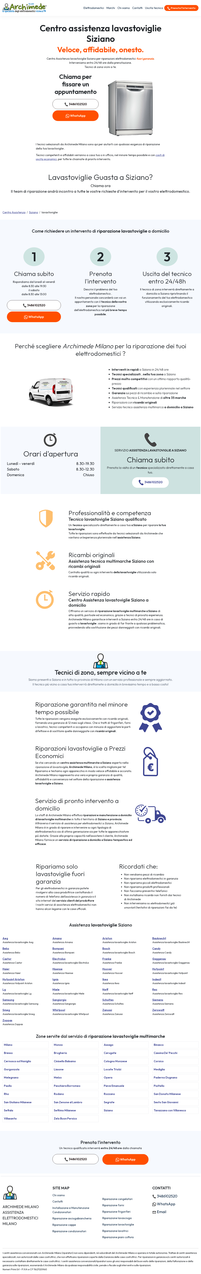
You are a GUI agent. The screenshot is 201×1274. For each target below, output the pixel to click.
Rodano (59, 1094)
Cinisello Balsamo (65, 1061)
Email (161, 1211)
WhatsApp (77, 116)
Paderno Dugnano (165, 1077)
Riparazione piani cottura (118, 1237)
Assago (108, 1045)
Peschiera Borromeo (67, 1086)
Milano (8, 1045)
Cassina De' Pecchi (165, 1053)
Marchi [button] (110, 8)
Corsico (159, 1061)
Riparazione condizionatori (69, 1231)
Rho (6, 1094)
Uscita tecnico (154, 8)
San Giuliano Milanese (18, 1102)
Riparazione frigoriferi (116, 1211)
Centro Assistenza (14, 212)
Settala (8, 1110)
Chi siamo (123, 8)
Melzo (58, 1077)
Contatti (137, 8)
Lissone (59, 1069)
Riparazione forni (113, 1205)
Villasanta (10, 1118)
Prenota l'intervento (183, 8)
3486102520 (77, 104)
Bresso (8, 1053)
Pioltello (159, 1086)
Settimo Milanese (65, 1110)
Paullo (8, 1086)
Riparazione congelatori (117, 1199)
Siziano (33, 212)
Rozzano (109, 1094)
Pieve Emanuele (114, 1086)
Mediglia (159, 1069)
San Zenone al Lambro (68, 1102)
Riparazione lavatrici (115, 1231)
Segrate (109, 1102)
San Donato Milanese (167, 1094)
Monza (58, 1045)
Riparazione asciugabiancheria (71, 1218)
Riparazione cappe (64, 1225)
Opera (108, 1077)
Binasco (159, 1045)
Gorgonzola (11, 1069)
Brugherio (60, 1053)
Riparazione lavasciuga (117, 1218)
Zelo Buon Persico (65, 1118)
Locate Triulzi (112, 1069)
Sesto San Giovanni (166, 1102)
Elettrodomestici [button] (94, 8)
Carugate (110, 1053)
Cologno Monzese (115, 1061)
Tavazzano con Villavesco (170, 1110)
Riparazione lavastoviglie (118, 1224)
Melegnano (11, 1077)
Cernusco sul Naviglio (17, 1061)
